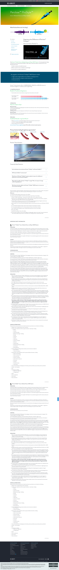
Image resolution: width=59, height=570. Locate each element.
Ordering (12, 47)
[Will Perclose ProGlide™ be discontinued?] (46, 173)
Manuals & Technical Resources (24, 549)
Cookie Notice (5, 568)
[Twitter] (45, 559)
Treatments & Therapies (33, 544)
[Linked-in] (48, 559)
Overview (12, 39)
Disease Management (23, 544)
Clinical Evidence (14, 46)
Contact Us (11, 546)
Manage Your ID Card (33, 545)
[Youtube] (46, 559)
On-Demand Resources (15, 44)
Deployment (13, 42)
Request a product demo (15, 54)
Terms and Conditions (12, 552)
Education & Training (23, 546)
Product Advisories (12, 551)
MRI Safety (22, 550)
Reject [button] (53, 566)
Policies (11, 549)
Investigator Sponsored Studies (24, 551)
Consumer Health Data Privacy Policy (14, 545)
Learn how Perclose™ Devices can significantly (16, 125)
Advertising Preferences (12, 544)
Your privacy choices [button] (53, 568)
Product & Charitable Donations (24, 552)
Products (22, 545)
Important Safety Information (14, 50)
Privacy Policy (11, 550)
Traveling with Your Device (34, 546)
